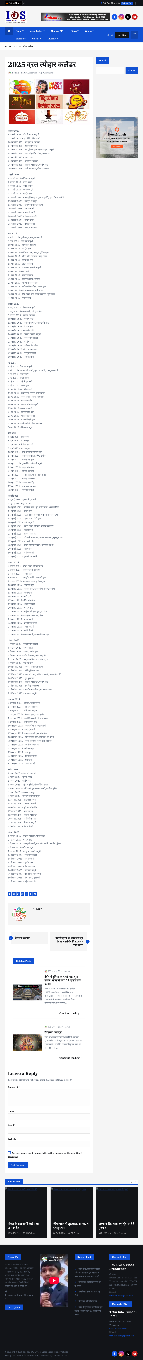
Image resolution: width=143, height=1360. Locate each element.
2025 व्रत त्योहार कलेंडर (23, 46)
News (74, 31)
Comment (13, 1087)
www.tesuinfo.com (118, 1328)
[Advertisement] (117, 95)
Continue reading (69, 1013)
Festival (24, 72)
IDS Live (15, 72)
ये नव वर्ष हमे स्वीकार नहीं (88, 1301)
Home (19, 31)
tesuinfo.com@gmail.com (121, 1335)
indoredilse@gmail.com (121, 1295)
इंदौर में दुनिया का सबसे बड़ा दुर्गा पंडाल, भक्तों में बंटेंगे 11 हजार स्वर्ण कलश (88, 1311)
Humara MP (57, 31)
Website (12, 1138)
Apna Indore (36, 31)
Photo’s (20, 38)
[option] (26, 1212)
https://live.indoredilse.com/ (19, 1297)
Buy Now (122, 34)
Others (88, 31)
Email (11, 1125)
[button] (132, 1182)
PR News (52, 38)
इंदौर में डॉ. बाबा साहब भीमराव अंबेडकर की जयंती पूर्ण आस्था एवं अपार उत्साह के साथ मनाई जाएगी (87, 1272)
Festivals (33, 72)
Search (102, 60)
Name (11, 1111)
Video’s (36, 38)
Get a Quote (14, 1307)
